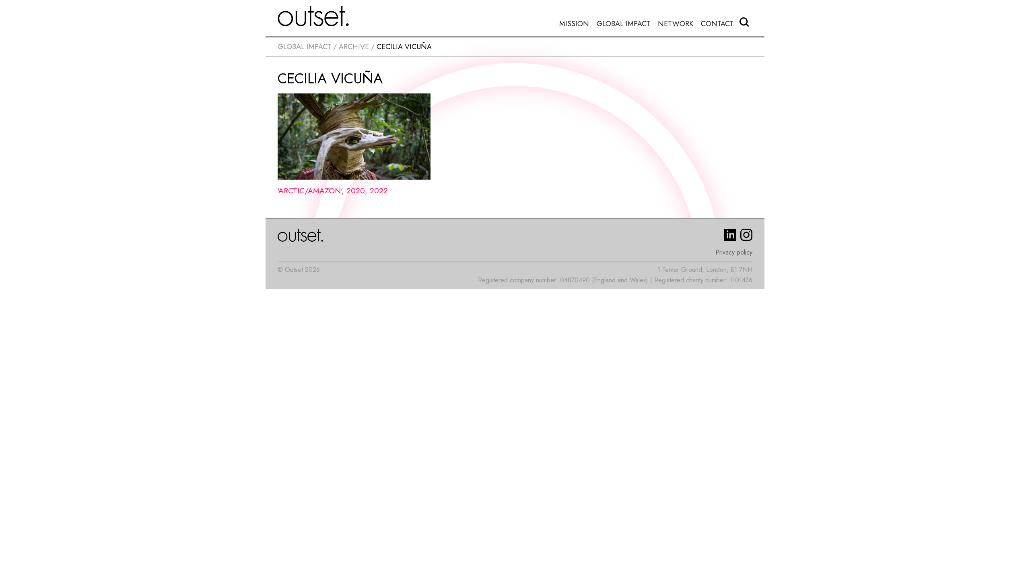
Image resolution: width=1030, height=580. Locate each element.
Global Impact (623, 24)
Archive (354, 46)
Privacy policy (733, 252)
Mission (574, 24)
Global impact (304, 46)
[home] (313, 16)
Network (675, 24)
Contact (717, 24)
